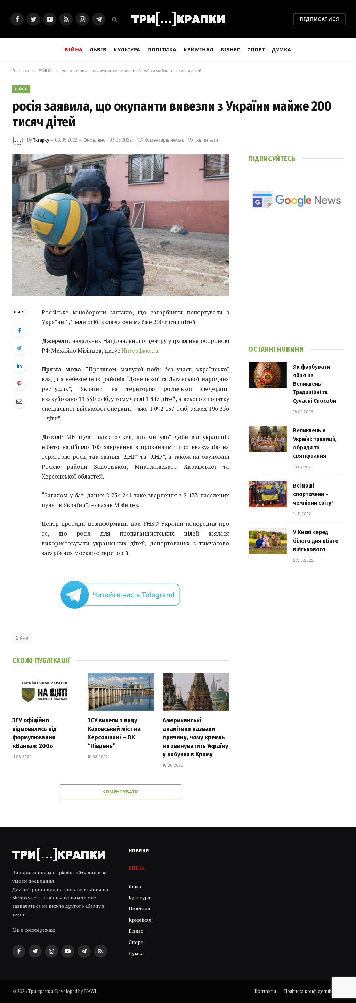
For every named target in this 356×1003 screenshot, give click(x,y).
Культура (127, 50)
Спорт (256, 50)
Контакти (265, 991)
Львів (98, 50)
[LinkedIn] (19, 366)
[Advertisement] (296, 285)
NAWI (90, 991)
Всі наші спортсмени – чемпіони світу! (313, 494)
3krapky (41, 140)
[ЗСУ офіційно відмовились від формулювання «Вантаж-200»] (45, 692)
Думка (281, 50)
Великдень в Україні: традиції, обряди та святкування (315, 443)
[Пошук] (114, 19)
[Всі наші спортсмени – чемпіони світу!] (268, 494)
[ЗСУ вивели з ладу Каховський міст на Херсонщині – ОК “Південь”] (121, 692)
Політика (162, 50)
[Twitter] (19, 348)
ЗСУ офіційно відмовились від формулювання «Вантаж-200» (34, 732)
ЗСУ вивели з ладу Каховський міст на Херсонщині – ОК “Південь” (114, 732)
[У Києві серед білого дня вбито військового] (268, 541)
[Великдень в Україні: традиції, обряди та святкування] (268, 439)
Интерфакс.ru (140, 350)
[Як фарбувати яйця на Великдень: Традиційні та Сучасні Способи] (268, 375)
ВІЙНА (21, 89)
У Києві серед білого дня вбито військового (316, 541)
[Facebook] (19, 330)
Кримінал (199, 50)
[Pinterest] (19, 384)
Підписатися (319, 19)
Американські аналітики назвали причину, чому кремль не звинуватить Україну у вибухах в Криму (195, 737)
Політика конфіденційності (314, 991)
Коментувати (120, 791)
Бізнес (230, 50)
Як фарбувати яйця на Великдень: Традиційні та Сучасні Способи (314, 383)
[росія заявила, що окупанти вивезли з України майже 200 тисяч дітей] (120, 225)
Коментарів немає (164, 140)
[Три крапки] (178, 19)
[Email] (19, 401)
